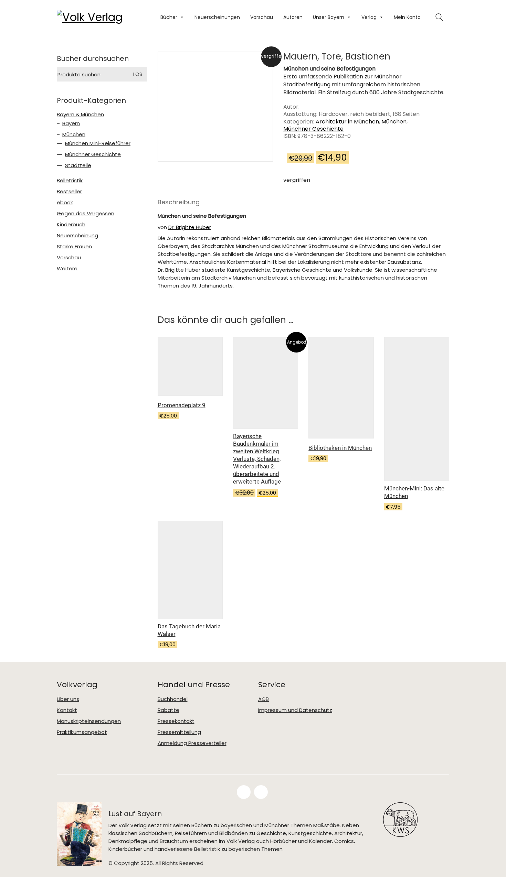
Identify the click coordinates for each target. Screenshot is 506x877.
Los (137, 74)
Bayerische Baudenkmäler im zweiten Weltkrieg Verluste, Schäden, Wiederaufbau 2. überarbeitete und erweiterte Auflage (257, 459)
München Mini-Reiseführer (97, 143)
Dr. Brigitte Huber (189, 227)
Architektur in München (347, 121)
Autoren (293, 17)
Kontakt (67, 710)
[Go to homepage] (91, 17)
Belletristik (70, 180)
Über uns (68, 699)
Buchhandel (173, 699)
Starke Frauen (74, 246)
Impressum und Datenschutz (295, 710)
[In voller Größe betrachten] (167, 63)
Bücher (168, 17)
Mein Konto (407, 17)
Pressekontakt (176, 721)
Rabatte (168, 710)
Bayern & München (80, 114)
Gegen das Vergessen (85, 213)
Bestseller (69, 191)
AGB (263, 699)
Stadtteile (78, 165)
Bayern (71, 123)
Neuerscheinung (77, 235)
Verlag (369, 17)
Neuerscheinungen (217, 17)
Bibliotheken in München (340, 447)
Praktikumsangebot (82, 732)
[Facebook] (244, 792)
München (394, 121)
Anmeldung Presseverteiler (192, 743)
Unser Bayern (328, 17)
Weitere (67, 268)
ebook (65, 202)
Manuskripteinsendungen (89, 721)
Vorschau (261, 17)
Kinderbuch (71, 224)
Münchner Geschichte (313, 128)
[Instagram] (261, 792)
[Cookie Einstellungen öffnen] (15, 862)
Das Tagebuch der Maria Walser (189, 630)
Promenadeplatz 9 (181, 405)
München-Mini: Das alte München (414, 492)
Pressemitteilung (179, 732)
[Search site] (439, 18)
